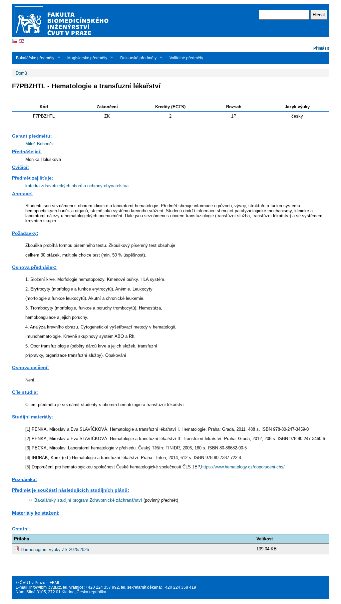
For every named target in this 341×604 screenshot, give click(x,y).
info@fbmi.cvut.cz (45, 587)
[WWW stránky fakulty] (170, 36)
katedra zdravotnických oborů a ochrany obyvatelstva (77, 185)
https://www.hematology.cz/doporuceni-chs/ (243, 466)
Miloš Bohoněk (39, 143)
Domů (21, 73)
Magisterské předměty (85, 57)
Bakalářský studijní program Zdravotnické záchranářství (88, 500)
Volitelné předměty (186, 58)
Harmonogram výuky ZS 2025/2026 (55, 549)
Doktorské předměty (136, 57)
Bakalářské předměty (33, 57)
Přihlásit (321, 48)
